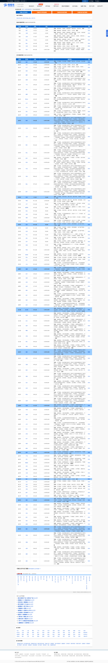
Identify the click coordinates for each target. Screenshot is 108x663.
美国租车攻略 (57, 654)
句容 (27, 496)
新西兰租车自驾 (40, 643)
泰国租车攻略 (70, 654)
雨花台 (26, 99)
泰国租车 (30, 645)
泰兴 (27, 520)
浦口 (27, 89)
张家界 (18, 634)
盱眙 (27, 394)
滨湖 (26, 18)
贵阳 (43, 634)
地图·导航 (83, 6)
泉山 (27, 152)
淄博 (38, 634)
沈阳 (54, 630)
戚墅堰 (26, 207)
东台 (27, 419)
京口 (27, 481)
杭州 (64, 630)
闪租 (48, 645)
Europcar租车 (38, 655)
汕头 (33, 636)
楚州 (27, 370)
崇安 (19, 18)
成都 (74, 630)
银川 (59, 636)
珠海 (38, 636)
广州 (38, 630)
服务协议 (91, 661)
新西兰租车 (78, 643)
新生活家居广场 (18, 580)
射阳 (27, 443)
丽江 (28, 634)
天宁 (27, 204)
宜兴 (34, 18)
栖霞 (27, 94)
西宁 (64, 636)
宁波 (74, 636)
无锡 (17, 18)
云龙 (27, 128)
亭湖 (27, 409)
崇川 (27, 273)
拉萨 (54, 636)
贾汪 (27, 145)
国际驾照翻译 (65, 6)
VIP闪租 (47, 6)
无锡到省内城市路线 (62, 12)
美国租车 (52, 643)
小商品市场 (58, 579)
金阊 (27, 228)
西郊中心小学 (72, 580)
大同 (69, 636)
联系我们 (73, 661)
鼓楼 (27, 79)
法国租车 (84, 643)
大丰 (27, 424)
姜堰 (27, 524)
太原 (23, 632)
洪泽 (27, 388)
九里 (27, 136)
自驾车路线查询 (28, 9)
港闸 (27, 278)
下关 (27, 84)
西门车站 (66, 578)
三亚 (28, 636)
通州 (27, 290)
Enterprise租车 (24, 655)
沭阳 (27, 548)
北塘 (24, 18)
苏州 (74, 634)
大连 (69, 632)
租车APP (100, 6)
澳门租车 (40, 645)
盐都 (27, 414)
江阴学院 (89, 578)
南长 (21, 18)
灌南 (27, 346)
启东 (27, 282)
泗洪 (27, 561)
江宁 (27, 103)
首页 (23, 9)
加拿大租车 (25, 645)
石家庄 (18, 636)
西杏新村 (75, 578)
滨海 (27, 433)
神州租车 (45, 645)
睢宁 (27, 191)
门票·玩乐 (56, 6)
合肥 (28, 632)
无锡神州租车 (53, 645)
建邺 (27, 75)
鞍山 (54, 634)
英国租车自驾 (34, 643)
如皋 (27, 286)
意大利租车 (19, 645)
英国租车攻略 (72, 655)
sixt (48, 654)
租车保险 (74, 6)
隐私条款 (82, 661)
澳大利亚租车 (58, 643)
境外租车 (31, 6)
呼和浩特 (85, 632)
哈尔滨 (18, 632)
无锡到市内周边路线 (42, 12)
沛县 (27, 176)
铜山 (27, 184)
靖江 (27, 517)
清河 (27, 358)
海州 (27, 325)
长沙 (79, 630)
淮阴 (27, 376)
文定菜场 (38, 578)
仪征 (27, 466)
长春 (84, 630)
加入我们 (78, 661)
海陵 (27, 504)
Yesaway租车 (32, 655)
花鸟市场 (23, 578)
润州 (27, 484)
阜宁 (27, 438)
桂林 (79, 632)
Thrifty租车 (44, 654)
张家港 (26, 254)
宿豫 (27, 542)
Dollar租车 (38, 654)
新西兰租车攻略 (79, 655)
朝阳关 (41, 578)
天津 (23, 630)
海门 (27, 295)
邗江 (27, 459)
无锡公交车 (47, 643)
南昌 (48, 632)
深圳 (43, 630)
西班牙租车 (73, 643)
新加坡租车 (35, 645)
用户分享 (91, 6)
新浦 (27, 315)
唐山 (48, 634)
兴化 (27, 513)
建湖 (27, 448)
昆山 (27, 257)
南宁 (74, 632)
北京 (18, 630)
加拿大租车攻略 (65, 655)
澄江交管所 (26, 579)
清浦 (27, 364)
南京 (59, 630)
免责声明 (87, 661)
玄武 (27, 64)
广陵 (27, 455)
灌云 (27, 341)
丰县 (27, 168)
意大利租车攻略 (57, 655)
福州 (33, 632)
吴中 (27, 241)
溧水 (27, 111)
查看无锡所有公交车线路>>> (35, 568)
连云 (27, 320)
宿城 (27, 535)
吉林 (64, 634)
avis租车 (17, 654)
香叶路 (43, 578)
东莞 (48, 636)
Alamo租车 (26, 654)
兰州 (33, 634)
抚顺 (69, 634)
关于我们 (69, 661)
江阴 (32, 18)
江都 (27, 473)
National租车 (17, 655)
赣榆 (27, 330)
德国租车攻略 (85, 654)
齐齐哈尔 (85, 634)
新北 (27, 211)
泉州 (43, 632)
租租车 (9, 5)
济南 (54, 632)
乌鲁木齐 (85, 636)
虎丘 (27, 238)
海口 (23, 636)
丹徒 (27, 486)
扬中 (27, 492)
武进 (27, 214)
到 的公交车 (28, 598)
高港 (27, 509)
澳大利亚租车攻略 (78, 654)
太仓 (27, 264)
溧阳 (27, 217)
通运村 (83, 578)
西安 (69, 630)
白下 (27, 67)
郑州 (64, 632)
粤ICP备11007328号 (40, 661)
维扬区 (26, 462)
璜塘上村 (80, 578)
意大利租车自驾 (27, 643)
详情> (89, 28)
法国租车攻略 (63, 654)
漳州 (79, 636)
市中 (49, 577)
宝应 (27, 476)
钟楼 (27, 200)
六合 (27, 107)
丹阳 (27, 489)
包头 (79, 634)
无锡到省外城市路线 (82, 12)
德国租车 (63, 643)
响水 (27, 429)
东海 (27, 336)
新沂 (27, 158)
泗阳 (27, 554)
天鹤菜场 (32, 578)
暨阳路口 (60, 578)
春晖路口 (35, 578)
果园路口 (21, 578)
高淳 (27, 115)
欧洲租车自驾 (20, 643)
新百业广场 (55, 579)
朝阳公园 (46, 578)
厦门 (38, 632)
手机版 (92, 1)
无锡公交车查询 (23, 12)
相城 (27, 245)
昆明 (23, 634)
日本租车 (68, 643)
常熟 (27, 249)
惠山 (30, 18)
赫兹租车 (21, 654)
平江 (27, 234)
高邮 (27, 469)
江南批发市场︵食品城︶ (86, 583)
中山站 (63, 578)
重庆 (33, 630)
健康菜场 (52, 578)
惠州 (43, 636)
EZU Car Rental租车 (46, 655)
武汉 (48, 630)
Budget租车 (32, 654)
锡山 (28, 18)
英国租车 (88, 643)
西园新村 (78, 578)
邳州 (27, 162)
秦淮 (27, 70)
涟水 (27, 382)
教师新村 (29, 578)
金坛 (27, 221)
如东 (27, 304)
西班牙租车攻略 (87, 655)
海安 (27, 300)
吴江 (27, 260)
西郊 (69, 577)
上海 (28, 630)
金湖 (27, 400)
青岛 (59, 632)
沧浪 (27, 231)
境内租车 (39, 6)
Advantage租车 (18, 657)
